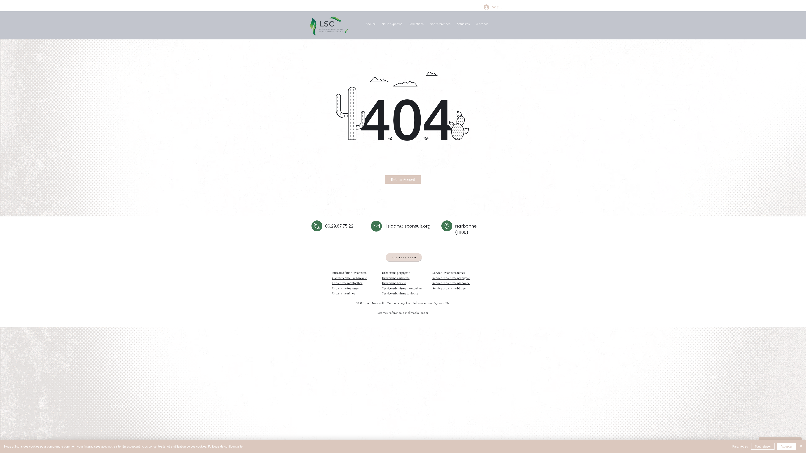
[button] (392, 24)
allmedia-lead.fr (418, 313)
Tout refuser (763, 446)
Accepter (786, 446)
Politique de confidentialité (225, 446)
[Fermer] (800, 446)
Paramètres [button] (740, 446)
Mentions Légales (398, 303)
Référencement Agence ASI (431, 303)
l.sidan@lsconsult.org (408, 226)
